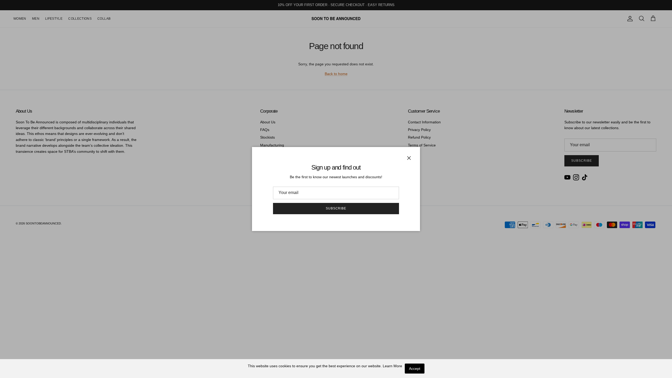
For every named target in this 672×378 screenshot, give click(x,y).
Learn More (392, 366)
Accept (414, 368)
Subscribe (336, 208)
